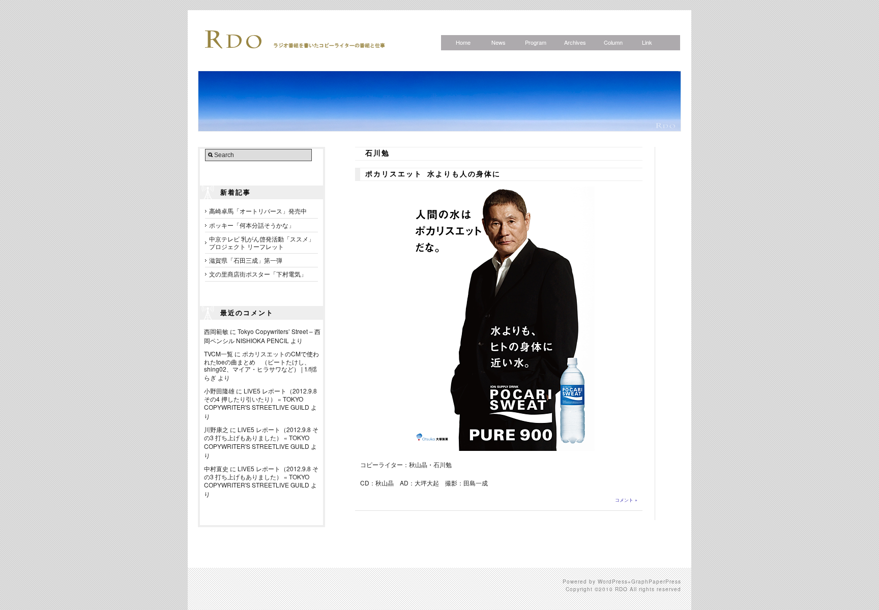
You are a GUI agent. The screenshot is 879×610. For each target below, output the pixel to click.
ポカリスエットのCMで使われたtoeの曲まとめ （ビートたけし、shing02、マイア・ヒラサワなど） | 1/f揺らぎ (261, 365)
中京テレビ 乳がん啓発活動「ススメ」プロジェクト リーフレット (261, 242)
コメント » (626, 500)
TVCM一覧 (218, 353)
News (498, 42)
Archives (575, 42)
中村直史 (216, 468)
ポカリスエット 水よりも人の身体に (433, 174)
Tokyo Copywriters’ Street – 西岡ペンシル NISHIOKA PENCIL (262, 336)
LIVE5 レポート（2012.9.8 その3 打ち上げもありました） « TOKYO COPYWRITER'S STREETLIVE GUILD (261, 437)
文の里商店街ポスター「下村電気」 (258, 273)
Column (613, 42)
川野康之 (216, 429)
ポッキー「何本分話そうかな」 (252, 225)
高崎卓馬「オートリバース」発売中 (258, 210)
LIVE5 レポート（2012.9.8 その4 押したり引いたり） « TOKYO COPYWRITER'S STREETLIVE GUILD (260, 398)
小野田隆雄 (219, 390)
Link (647, 42)
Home (463, 42)
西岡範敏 (216, 331)
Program (535, 42)
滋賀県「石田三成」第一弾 (245, 260)
